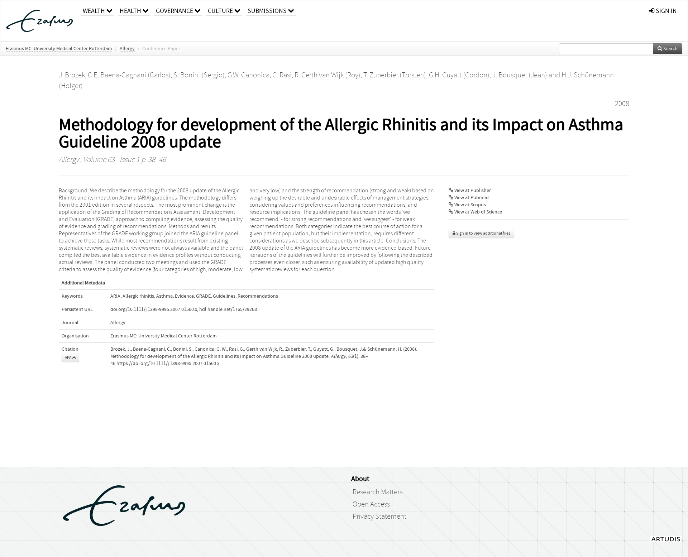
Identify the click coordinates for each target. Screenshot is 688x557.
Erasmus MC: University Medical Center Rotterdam (59, 49)
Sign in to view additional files (482, 233)
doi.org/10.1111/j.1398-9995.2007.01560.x (153, 309)
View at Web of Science (477, 212)
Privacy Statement (379, 516)
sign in (665, 11)
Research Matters (377, 492)
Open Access (371, 504)
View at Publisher (472, 190)
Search (670, 49)
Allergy (127, 49)
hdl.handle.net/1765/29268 (228, 309)
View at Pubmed (471, 198)
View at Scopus (469, 205)
